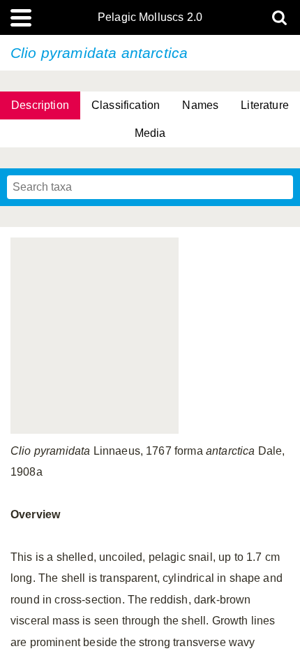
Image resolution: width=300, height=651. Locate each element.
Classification (125, 105)
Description (40, 105)
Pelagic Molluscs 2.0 (150, 17)
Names (200, 105)
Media (150, 133)
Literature (265, 105)
